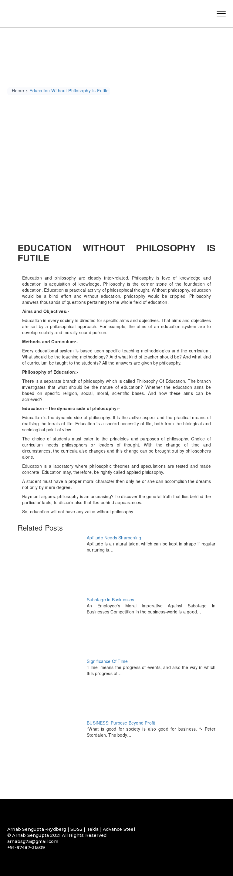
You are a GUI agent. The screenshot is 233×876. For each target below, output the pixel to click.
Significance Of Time (107, 661)
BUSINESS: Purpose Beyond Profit (121, 723)
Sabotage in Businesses (110, 599)
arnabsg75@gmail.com (32, 841)
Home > (20, 90)
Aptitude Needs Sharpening (114, 538)
